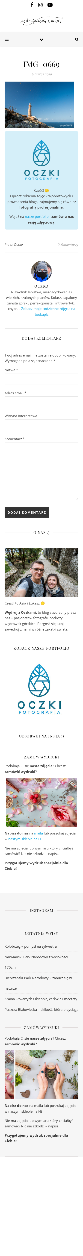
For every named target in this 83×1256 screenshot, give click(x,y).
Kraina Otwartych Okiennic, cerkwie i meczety (41, 999)
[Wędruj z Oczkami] (41, 21)
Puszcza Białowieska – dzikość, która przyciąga (41, 1009)
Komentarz (15, 438)
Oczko (18, 244)
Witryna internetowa (21, 415)
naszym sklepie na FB (25, 839)
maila (38, 833)
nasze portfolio (37, 216)
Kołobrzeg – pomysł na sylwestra (31, 946)
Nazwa (11, 370)
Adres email (15, 393)
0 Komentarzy (68, 244)
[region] (41, 802)
